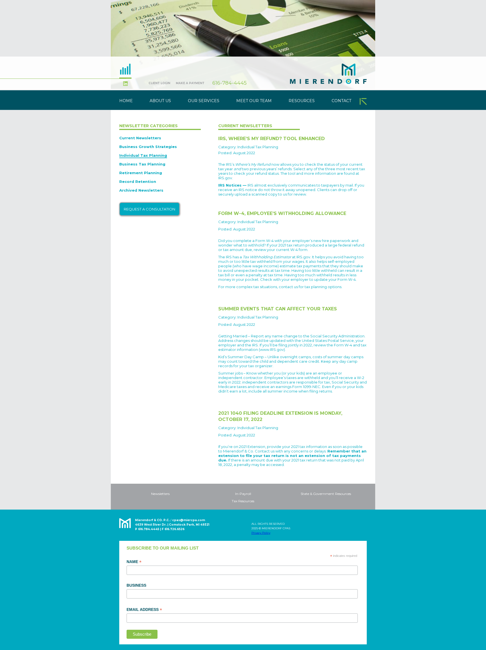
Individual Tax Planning (143, 155)
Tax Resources (243, 501)
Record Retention (137, 181)
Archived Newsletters (141, 190)
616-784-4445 (229, 83)
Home (126, 100)
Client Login (159, 83)
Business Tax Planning (142, 164)
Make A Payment (190, 83)
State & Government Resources (326, 494)
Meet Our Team (254, 100)
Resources (302, 100)
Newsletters (160, 494)
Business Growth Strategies (148, 146)
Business (136, 585)
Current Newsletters (140, 138)
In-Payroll (243, 494)
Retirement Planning (140, 173)
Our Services (203, 100)
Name (134, 562)
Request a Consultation (149, 209)
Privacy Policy (260, 533)
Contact (341, 100)
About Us (160, 100)
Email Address (144, 610)
